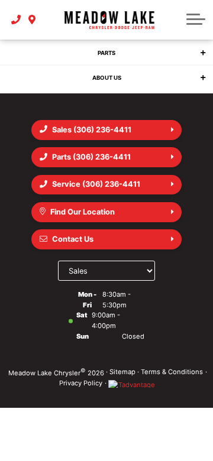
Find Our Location (82, 211)
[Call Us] (16, 20)
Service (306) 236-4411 (96, 184)
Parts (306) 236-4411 (91, 156)
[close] (196, 65)
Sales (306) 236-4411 (91, 129)
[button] (195, 20)
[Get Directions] (32, 20)
